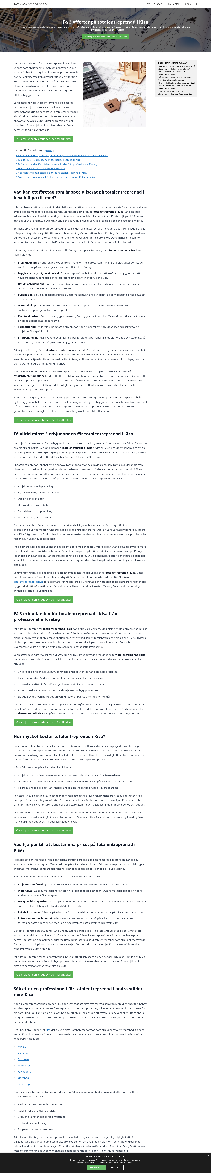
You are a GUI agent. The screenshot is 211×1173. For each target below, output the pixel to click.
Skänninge (24, 1065)
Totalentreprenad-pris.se (31, 4)
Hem (147, 3)
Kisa (48, 1030)
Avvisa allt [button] (116, 1168)
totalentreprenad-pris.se (28, 581)
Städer (158, 3)
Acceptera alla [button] (96, 1168)
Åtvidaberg (24, 1071)
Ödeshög (23, 1078)
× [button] (208, 1155)
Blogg (187, 3)
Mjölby (22, 1047)
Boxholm (23, 1059)
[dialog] (105, 1163)
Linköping (24, 1084)
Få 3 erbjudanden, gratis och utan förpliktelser (105, 36)
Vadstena (23, 1053)
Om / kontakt (172, 3)
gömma (48, 150)
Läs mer (131, 1162)
